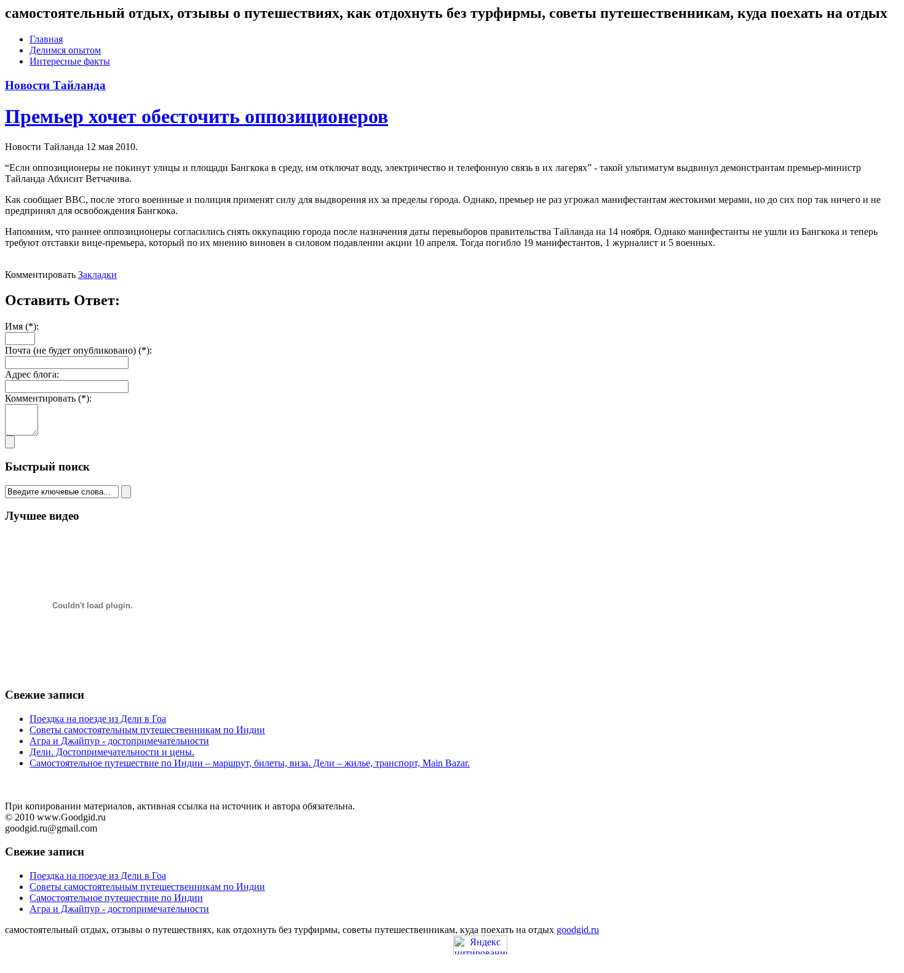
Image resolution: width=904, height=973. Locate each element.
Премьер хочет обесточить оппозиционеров (196, 116)
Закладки (97, 274)
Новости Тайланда (55, 85)
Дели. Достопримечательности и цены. (112, 752)
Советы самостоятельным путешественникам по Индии (147, 730)
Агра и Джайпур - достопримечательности (119, 741)
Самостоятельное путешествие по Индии (116, 897)
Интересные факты (70, 61)
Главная (46, 39)
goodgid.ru (578, 929)
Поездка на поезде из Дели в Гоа (98, 718)
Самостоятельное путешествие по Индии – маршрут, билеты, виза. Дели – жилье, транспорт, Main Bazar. (250, 763)
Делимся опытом (65, 50)
